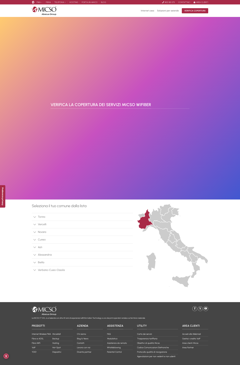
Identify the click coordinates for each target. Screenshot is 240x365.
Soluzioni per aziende (168, 10)
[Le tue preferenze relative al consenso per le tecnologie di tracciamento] (2, 196)
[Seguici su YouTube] (205, 308)
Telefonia (59, 2)
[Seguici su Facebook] (194, 308)
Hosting (73, 2)
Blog (103, 2)
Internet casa (147, 10)
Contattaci (184, 2)
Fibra (48, 2)
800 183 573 (170, 2)
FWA (39, 2)
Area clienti (202, 2)
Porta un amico (90, 2)
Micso (33, 2)
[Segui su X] (200, 308)
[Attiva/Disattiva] (35, 217)
